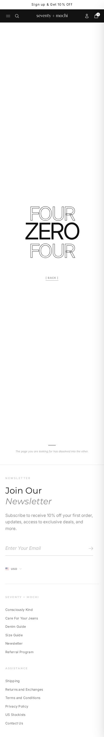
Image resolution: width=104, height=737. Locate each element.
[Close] (88, 327)
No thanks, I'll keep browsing (52, 405)
